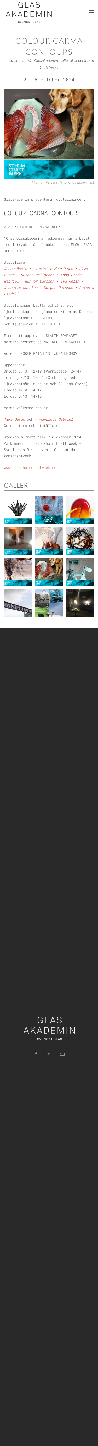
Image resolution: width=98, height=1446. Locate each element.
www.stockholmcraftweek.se (30, 467)
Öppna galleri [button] (15, 510)
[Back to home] (29, 12)
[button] (91, 12)
